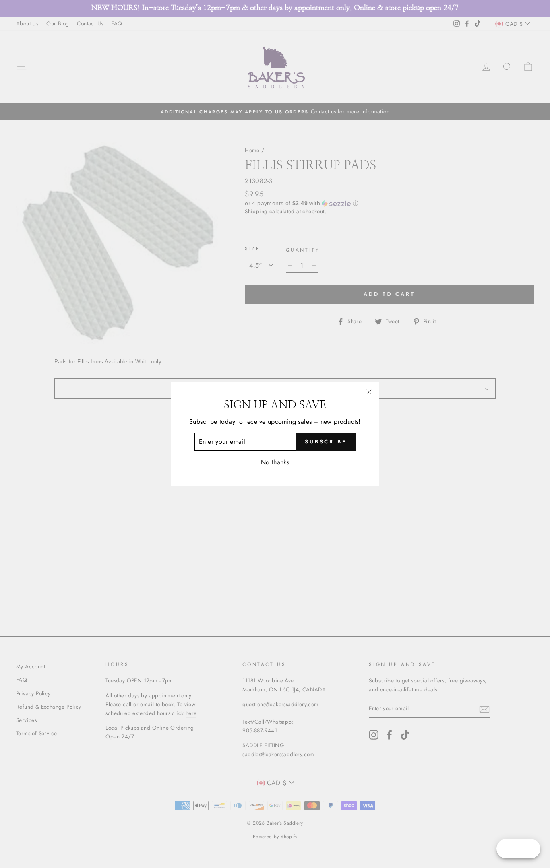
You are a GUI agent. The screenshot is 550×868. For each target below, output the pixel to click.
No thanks (275, 462)
